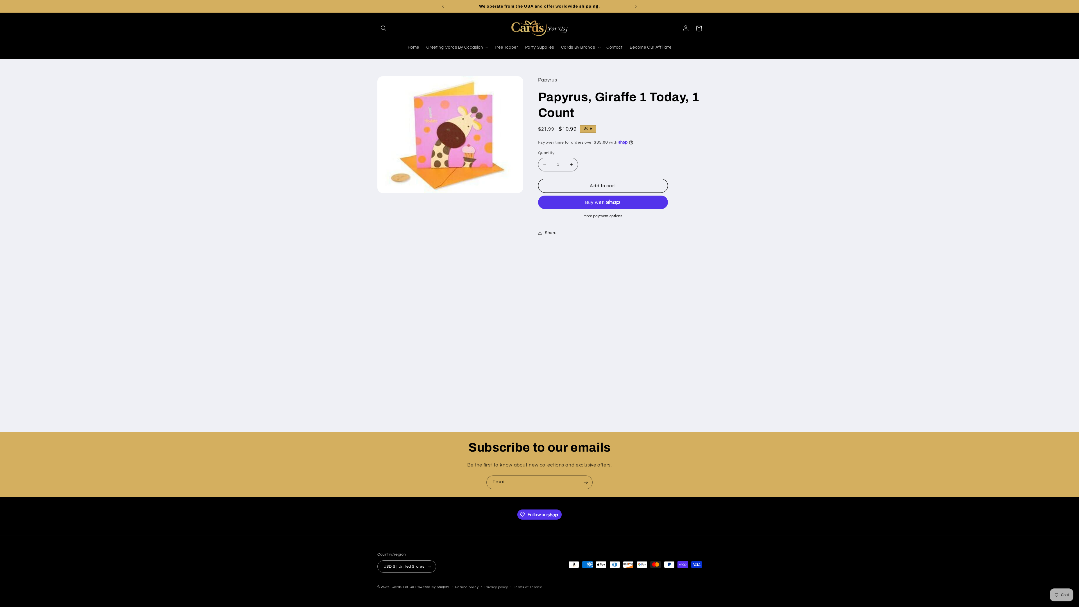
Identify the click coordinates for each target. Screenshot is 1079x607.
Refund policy (467, 587)
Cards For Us (403, 586)
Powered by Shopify (432, 586)
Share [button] (551, 233)
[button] (383, 28)
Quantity (546, 153)
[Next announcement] (636, 6)
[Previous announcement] (443, 6)
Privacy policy (496, 587)
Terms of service (528, 587)
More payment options (603, 216)
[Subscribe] (585, 482)
